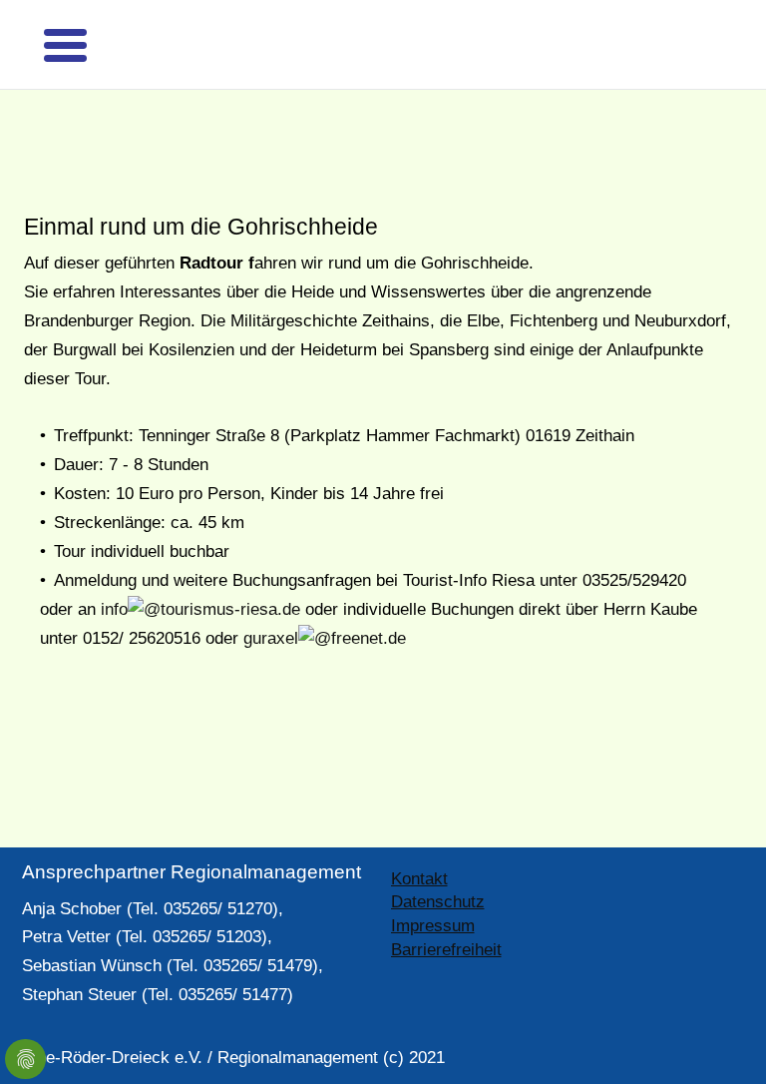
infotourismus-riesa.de (200, 576)
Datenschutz (438, 868)
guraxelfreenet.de (324, 605)
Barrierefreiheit (446, 916)
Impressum (433, 892)
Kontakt (419, 845)
